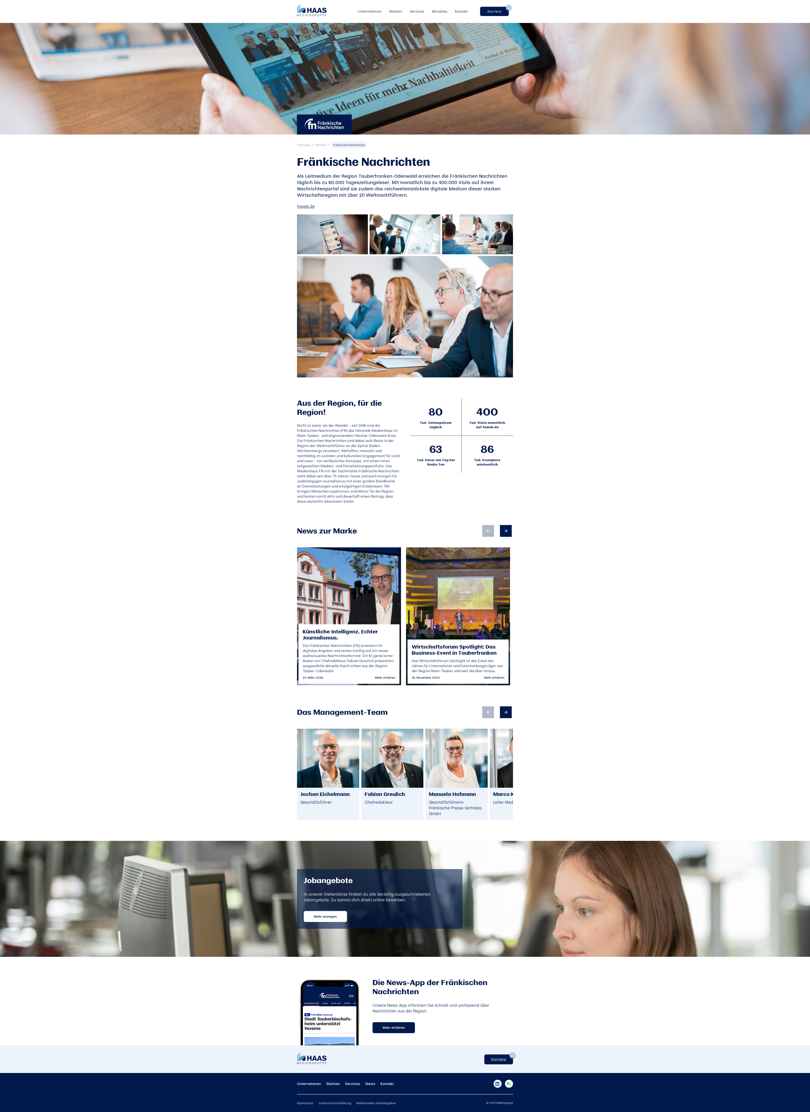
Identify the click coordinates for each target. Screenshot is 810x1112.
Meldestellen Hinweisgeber (376, 1103)
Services (417, 11)
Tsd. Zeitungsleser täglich (436, 424)
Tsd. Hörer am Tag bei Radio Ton (436, 462)
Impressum (305, 1103)
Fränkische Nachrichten (349, 145)
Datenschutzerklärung (335, 1103)
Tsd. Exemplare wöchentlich (487, 462)
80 (436, 411)
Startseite (303, 145)
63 (435, 449)
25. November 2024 (426, 677)
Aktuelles (439, 11)
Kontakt (461, 11)
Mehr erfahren (385, 677)
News (370, 1083)
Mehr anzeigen (325, 916)
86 (487, 449)
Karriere (496, 11)
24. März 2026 (313, 677)
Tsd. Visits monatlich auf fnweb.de (487, 424)
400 (487, 411)
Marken (395, 11)
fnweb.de (306, 206)
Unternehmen (370, 11)
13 (508, 7)
